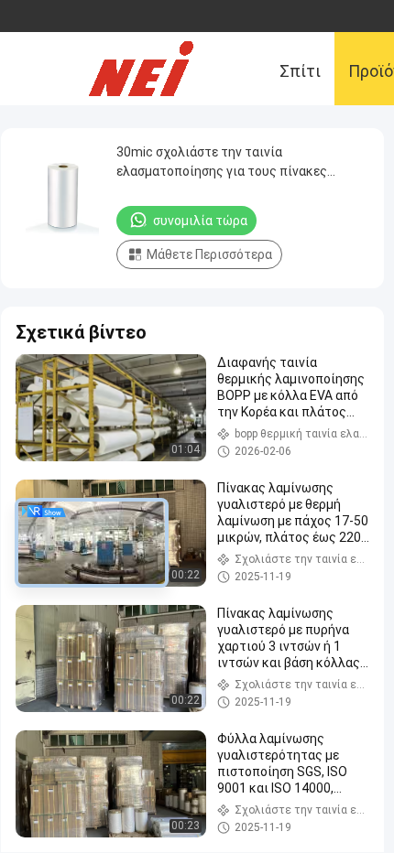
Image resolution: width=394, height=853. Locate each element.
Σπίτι (300, 71)
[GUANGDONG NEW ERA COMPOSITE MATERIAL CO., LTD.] (156, 68)
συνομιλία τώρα (200, 220)
